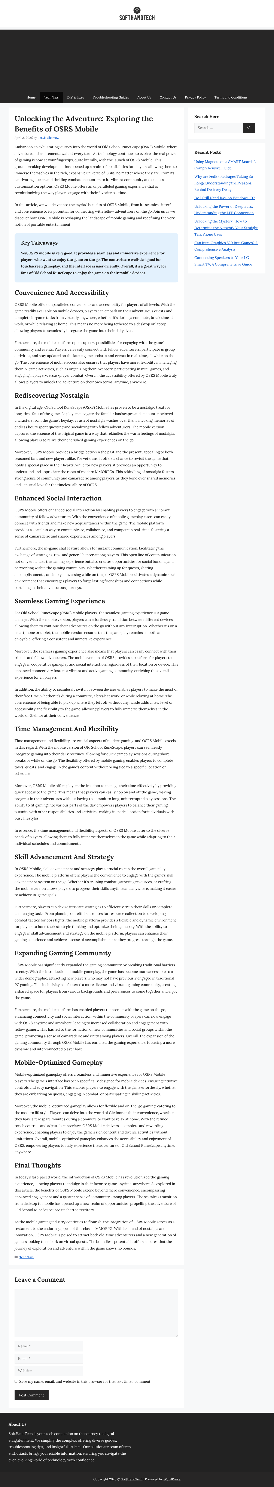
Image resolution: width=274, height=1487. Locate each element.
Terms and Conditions (230, 97)
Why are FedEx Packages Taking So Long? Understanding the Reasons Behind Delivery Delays (223, 183)
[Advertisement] (137, 60)
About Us (144, 97)
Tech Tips (51, 97)
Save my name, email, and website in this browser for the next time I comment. (85, 1381)
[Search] (249, 128)
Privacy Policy (195, 97)
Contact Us (168, 97)
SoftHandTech (132, 1479)
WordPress (172, 1479)
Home (31, 97)
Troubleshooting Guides (111, 97)
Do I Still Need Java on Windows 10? (224, 198)
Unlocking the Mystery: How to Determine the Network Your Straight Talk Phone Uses (226, 228)
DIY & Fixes (75, 97)
